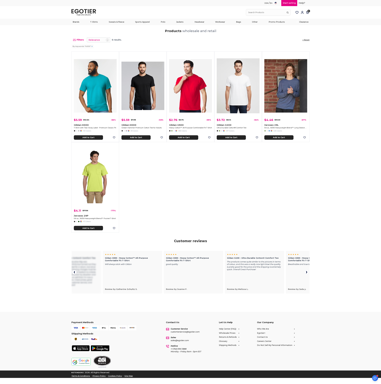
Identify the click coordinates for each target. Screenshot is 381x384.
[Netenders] (77, 372)
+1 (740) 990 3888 (178, 349)
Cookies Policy (115, 376)
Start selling (289, 3)
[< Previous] (74, 272)
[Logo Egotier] (84, 12)
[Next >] (306, 272)
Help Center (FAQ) (227, 329)
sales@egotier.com (180, 340)
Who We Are (263, 329)
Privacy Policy (99, 376)
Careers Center (264, 341)
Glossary (223, 341)
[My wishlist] (297, 12)
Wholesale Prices (227, 333)
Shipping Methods (227, 345)
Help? (302, 3)
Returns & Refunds (228, 337)
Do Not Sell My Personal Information (274, 345)
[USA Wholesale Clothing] (277, 3)
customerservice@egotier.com (185, 332)
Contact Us (262, 337)
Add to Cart (88, 137)
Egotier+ (261, 333)
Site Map (128, 376)
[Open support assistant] (375, 378)
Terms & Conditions (80, 376)
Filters (80, 39)
